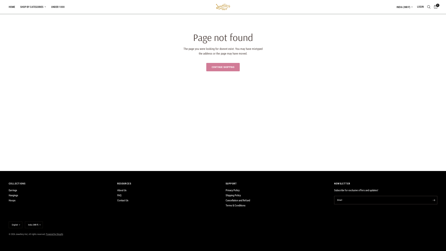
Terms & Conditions (235, 205)
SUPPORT (231, 183)
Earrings (13, 190)
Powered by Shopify (54, 234)
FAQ (119, 195)
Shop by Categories (31, 7)
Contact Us (122, 200)
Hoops (12, 200)
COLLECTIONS (17, 183)
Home (12, 7)
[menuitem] (13, 7)
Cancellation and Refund (238, 200)
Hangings (13, 195)
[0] (434, 7)
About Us (121, 190)
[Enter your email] (433, 200)
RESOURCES (124, 183)
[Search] (428, 7)
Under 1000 (58, 7)
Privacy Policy (233, 190)
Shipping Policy (233, 195)
